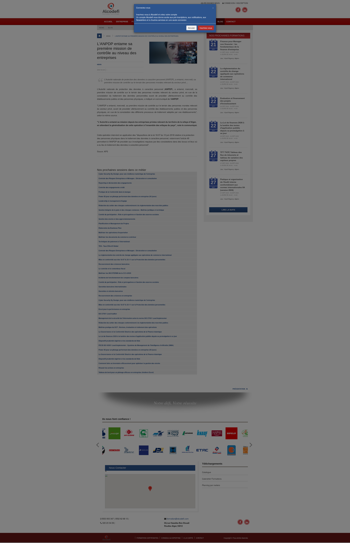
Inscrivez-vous (206, 28)
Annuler (191, 28)
